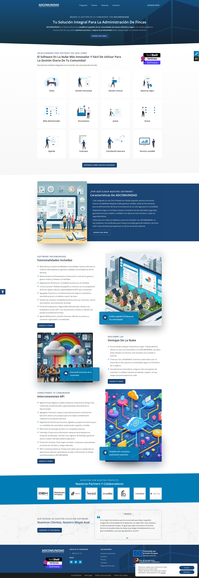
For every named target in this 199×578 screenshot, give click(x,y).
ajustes (163, 573)
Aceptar (186, 568)
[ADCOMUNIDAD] (48, 5)
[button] (2, 291)
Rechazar (187, 572)
